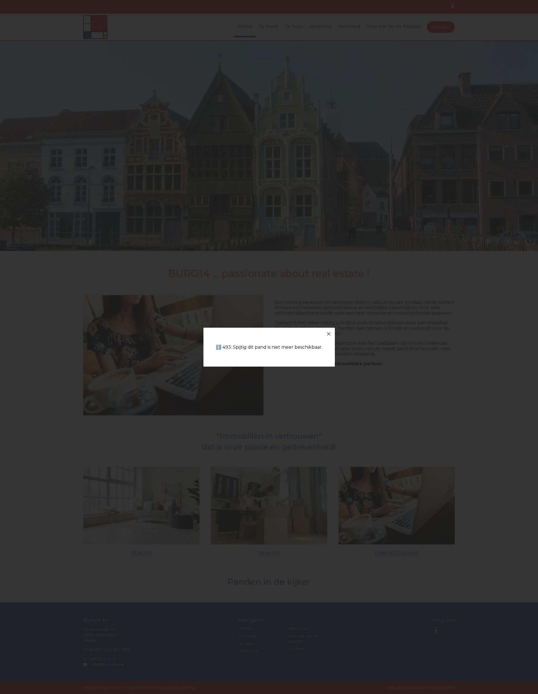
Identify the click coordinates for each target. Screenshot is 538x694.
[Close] (329, 334)
